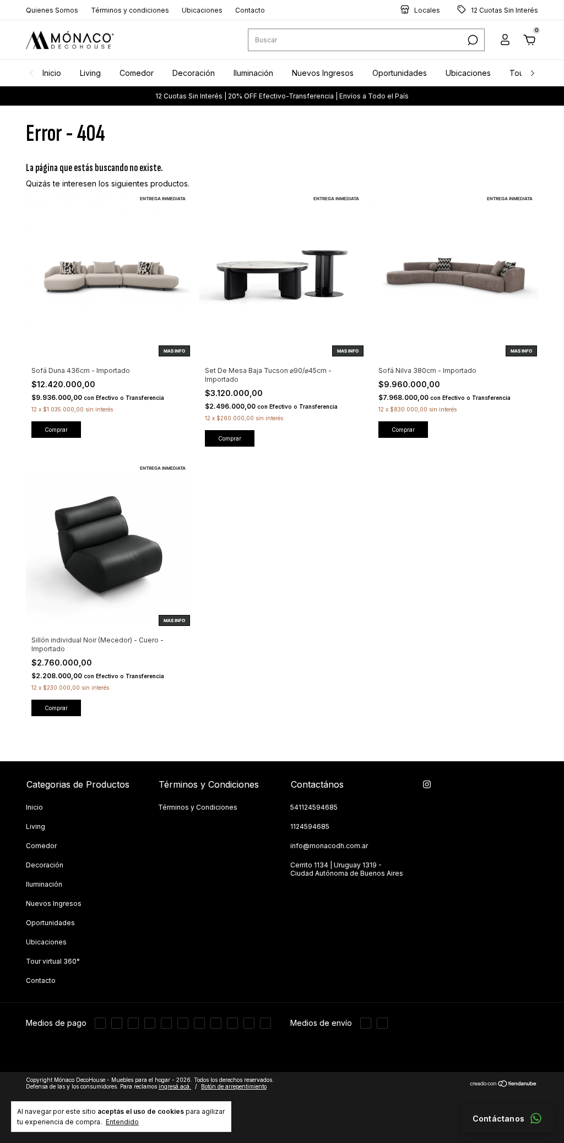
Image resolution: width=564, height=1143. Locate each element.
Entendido (122, 1122)
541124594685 (314, 807)
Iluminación (253, 73)
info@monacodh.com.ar (329, 846)
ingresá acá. (175, 1098)
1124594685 (309, 826)
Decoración (193, 73)
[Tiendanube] (503, 1096)
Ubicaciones (202, 10)
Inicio (51, 73)
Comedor (137, 73)
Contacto (250, 10)
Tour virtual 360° (53, 961)
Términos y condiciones (130, 10)
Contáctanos (498, 1118)
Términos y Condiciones (197, 807)
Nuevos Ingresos (323, 73)
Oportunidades (399, 73)
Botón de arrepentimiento (234, 1098)
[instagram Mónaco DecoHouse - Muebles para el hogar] (426, 784)
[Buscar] (472, 40)
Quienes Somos (52, 10)
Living (90, 73)
